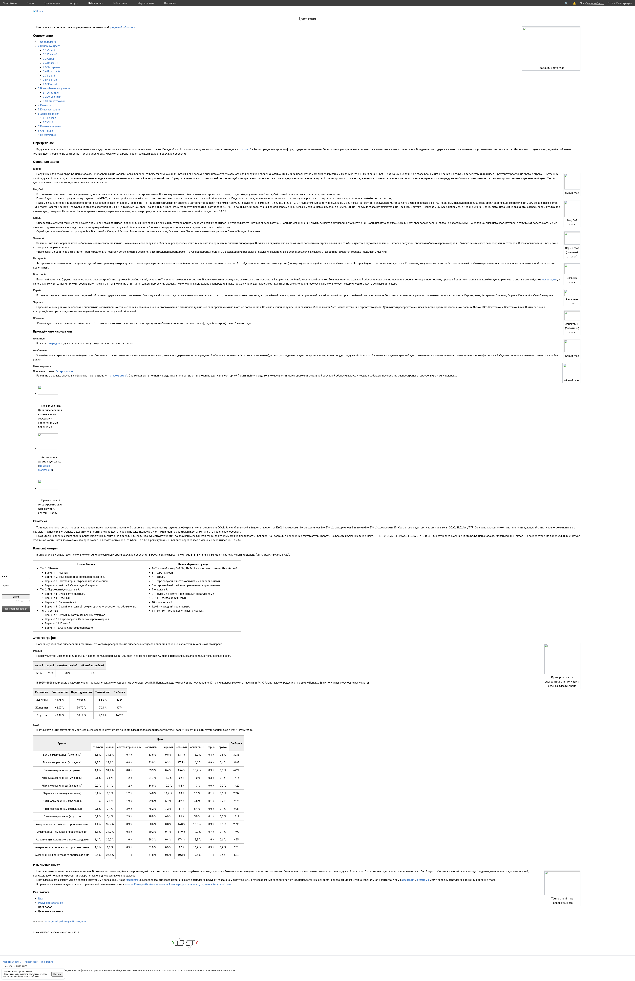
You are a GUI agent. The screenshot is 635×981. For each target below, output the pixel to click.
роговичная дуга (192, 884)
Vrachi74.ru (10, 3)
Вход (611, 3)
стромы (243, 149)
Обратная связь (12, 961)
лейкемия (408, 879)
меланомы (132, 879)
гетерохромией (118, 375)
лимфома (423, 879)
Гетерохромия (64, 371)
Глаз (40, 898)
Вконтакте (47, 961)
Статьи (40, 11)
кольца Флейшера (170, 884)
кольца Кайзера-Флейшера (141, 884)
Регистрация (624, 3)
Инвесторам (31, 961)
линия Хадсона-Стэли (217, 884)
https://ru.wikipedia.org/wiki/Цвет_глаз (65, 921)
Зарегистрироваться (15, 608)
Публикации (95, 3)
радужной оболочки (122, 27)
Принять (57, 974)
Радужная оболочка (50, 902)
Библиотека (120, 3)
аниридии (54, 343)
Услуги (74, 3)
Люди (30, 3)
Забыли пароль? (23, 601)
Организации (52, 3)
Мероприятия (145, 3)
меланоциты (549, 279)
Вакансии (170, 3)
